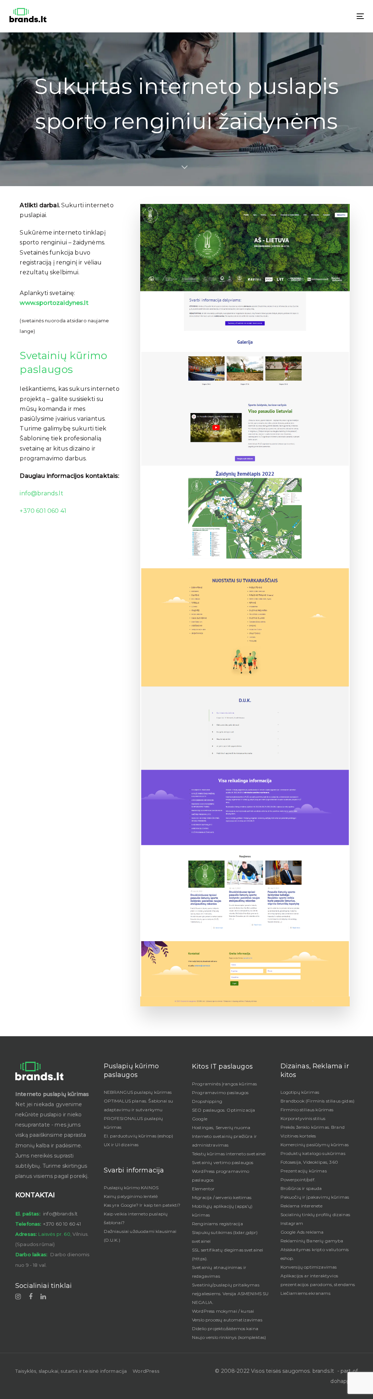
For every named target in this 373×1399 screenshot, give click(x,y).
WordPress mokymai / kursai (223, 1311)
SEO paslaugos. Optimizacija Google (223, 1114)
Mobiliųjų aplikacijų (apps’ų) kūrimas (222, 1210)
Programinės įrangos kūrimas (224, 1083)
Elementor (203, 1188)
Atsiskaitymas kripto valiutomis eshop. (314, 1254)
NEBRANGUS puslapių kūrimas (138, 1092)
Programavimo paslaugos (220, 1092)
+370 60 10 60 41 (62, 1224)
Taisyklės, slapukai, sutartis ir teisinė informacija (71, 1371)
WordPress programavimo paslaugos (221, 1175)
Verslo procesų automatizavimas (227, 1320)
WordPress (146, 1371)
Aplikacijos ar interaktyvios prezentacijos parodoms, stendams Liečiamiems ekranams (317, 1284)
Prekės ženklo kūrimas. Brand (312, 1127)
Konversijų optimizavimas (308, 1267)
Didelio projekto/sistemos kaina (225, 1328)
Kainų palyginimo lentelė (131, 1196)
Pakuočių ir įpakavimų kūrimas (314, 1197)
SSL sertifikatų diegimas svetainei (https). (227, 1254)
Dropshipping (207, 1101)
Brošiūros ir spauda (301, 1188)
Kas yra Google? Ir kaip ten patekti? (142, 1205)
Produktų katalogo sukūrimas (312, 1153)
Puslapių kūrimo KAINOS (131, 1187)
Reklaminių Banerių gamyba (311, 1240)
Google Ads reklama (302, 1232)
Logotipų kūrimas (299, 1092)
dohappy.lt (344, 1381)
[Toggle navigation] (305, 16)
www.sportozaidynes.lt (54, 302)
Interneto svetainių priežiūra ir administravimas (224, 1140)
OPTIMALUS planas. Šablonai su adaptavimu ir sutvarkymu (138, 1105)
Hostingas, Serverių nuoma (221, 1127)
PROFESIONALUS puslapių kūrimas (133, 1123)
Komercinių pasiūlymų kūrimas (314, 1144)
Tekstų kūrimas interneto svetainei (229, 1153)
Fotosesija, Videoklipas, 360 (309, 1162)
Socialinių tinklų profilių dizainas (315, 1214)
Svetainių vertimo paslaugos (222, 1162)
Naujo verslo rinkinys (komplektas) (229, 1337)
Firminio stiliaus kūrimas (307, 1109)
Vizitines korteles (298, 1136)
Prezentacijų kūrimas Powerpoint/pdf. (303, 1175)
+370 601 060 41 (43, 510)
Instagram (291, 1223)
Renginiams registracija (217, 1223)
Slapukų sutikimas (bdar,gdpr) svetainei (225, 1237)
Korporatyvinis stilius (303, 1118)
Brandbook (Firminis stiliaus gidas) (317, 1101)
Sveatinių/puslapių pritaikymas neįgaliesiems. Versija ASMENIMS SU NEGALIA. (230, 1293)
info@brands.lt (41, 493)
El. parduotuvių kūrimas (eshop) (138, 1136)
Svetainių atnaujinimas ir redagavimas (219, 1272)
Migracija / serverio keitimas (222, 1197)
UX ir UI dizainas (121, 1144)
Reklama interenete (301, 1206)
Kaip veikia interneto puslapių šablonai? (136, 1218)
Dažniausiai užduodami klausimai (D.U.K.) (140, 1236)
